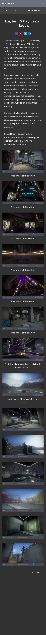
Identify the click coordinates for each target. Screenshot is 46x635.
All (7, 10)
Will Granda (8, 3)
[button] (35, 572)
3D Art (17, 10)
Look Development (33, 10)
